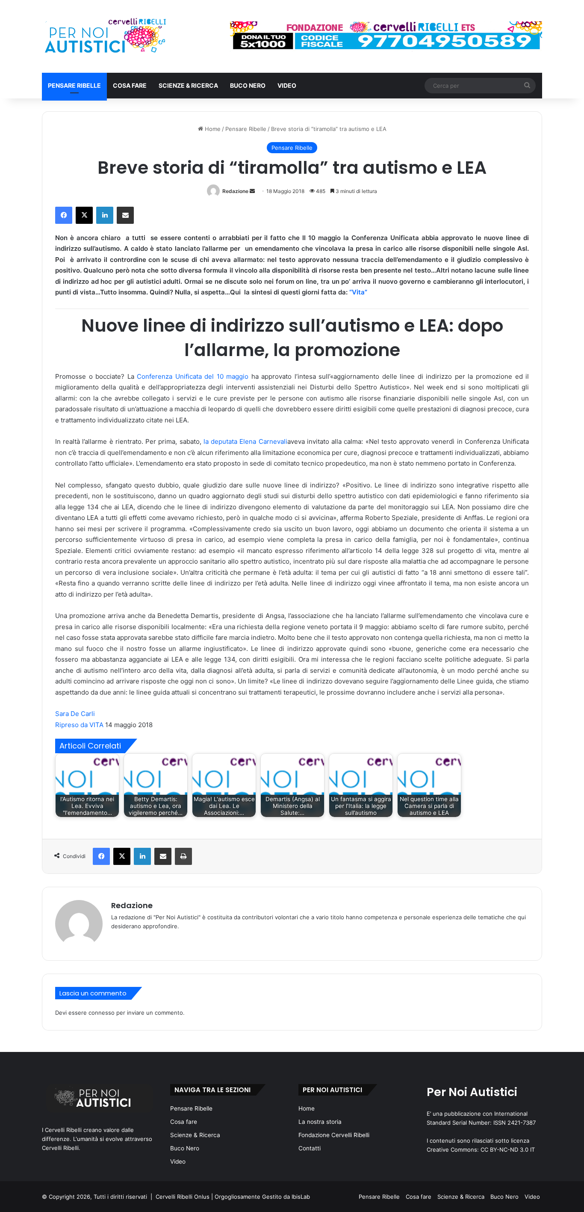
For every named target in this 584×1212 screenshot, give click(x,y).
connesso (101, 1012)
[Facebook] (63, 215)
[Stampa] (183, 856)
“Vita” (358, 292)
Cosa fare (130, 85)
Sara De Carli (75, 714)
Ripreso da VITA (79, 725)
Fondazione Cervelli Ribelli (333, 1135)
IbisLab (301, 1196)
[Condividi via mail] (125, 215)
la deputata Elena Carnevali (245, 441)
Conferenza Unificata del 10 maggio (192, 376)
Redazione (235, 191)
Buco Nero (247, 85)
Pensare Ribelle (74, 85)
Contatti (309, 1148)
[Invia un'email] (252, 191)
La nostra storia (320, 1121)
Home (212, 128)
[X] (84, 215)
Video (286, 85)
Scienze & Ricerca (188, 85)
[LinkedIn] (104, 215)
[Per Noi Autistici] (104, 36)
